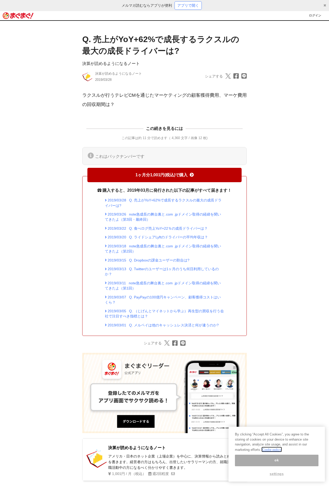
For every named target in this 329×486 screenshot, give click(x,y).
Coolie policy (271, 449)
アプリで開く (188, 5)
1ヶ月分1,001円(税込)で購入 (161, 175)
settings (277, 474)
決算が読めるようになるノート (111, 63)
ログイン (315, 15)
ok (277, 460)
